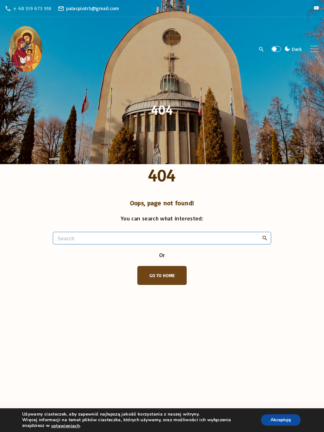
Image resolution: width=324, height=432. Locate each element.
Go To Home (162, 275)
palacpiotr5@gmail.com (92, 8)
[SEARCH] (265, 238)
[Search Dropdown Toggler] (261, 49)
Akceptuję (281, 420)
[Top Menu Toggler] (314, 49)
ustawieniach (65, 426)
